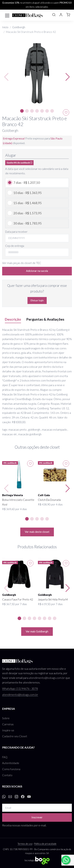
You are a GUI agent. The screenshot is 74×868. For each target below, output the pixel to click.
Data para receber (16, 231)
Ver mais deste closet (37, 531)
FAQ (4, 757)
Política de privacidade (45, 843)
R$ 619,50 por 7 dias (50, 604)
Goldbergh (18, 27)
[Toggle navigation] (7, 15)
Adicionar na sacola (37, 270)
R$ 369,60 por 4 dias (14, 509)
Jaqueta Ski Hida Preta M (53, 599)
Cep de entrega (14, 245)
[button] (53, 15)
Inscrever (37, 817)
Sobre (6, 718)
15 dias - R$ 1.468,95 (27, 203)
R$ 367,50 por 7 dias (14, 604)
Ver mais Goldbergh (37, 631)
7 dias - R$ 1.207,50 (26, 182)
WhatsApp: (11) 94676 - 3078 (20, 688)
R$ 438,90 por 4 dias (50, 504)
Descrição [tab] (13, 319)
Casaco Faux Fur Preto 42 (17, 599)
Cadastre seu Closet (14, 736)
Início (5, 27)
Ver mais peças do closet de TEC (21, 263)
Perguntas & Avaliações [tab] (45, 319)
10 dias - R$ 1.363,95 (27, 193)
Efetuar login (37, 300)
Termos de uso (25, 843)
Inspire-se (8, 730)
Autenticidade (10, 763)
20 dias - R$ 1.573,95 (27, 213)
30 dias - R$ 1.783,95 (27, 223)
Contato (7, 775)
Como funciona (11, 769)
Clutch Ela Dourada (49, 499)
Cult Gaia (44, 495)
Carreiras (8, 724)
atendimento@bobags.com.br (47, 677)
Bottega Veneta (12, 495)
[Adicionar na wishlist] (30, 463)
